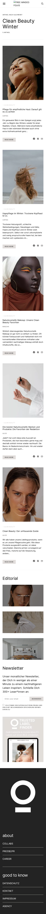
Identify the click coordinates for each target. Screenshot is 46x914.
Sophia (5, 116)
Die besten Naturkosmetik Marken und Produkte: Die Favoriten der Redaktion (21, 428)
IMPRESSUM (9, 898)
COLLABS (8, 843)
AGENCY (7, 906)
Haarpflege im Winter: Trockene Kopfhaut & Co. (23, 214)
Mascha (6, 326)
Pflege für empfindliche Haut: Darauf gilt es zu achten (22, 110)
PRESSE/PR (9, 851)
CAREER (7, 859)
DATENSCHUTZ (11, 883)
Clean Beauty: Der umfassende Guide (20, 531)
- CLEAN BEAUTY (9, 105)
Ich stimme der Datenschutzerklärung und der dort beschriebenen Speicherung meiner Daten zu (22, 707)
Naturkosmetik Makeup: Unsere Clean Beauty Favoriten (21, 321)
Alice (5, 433)
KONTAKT (8, 891)
